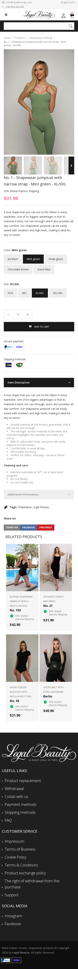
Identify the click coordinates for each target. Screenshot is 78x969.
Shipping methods (20, 812)
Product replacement (23, 780)
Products (20, 37)
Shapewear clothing (40, 37)
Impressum (14, 841)
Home (7, 37)
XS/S (10, 291)
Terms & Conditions (21, 865)
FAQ (8, 820)
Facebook (13, 923)
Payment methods (20, 804)
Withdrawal (14, 788)
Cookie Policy (15, 857)
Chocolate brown (18, 268)
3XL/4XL (58, 291)
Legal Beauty (41, 507)
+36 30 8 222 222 (14, 6)
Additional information (23, 494)
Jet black (13, 257)
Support (12, 894)
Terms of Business (20, 849)
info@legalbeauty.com (19, 2)
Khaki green (56, 257)
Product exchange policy (25, 873)
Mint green (33, 257)
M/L (24, 291)
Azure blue (44, 268)
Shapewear (25, 507)
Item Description (19, 382)
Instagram (13, 915)
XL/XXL (40, 291)
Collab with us (16, 796)
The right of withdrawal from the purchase (32, 884)
